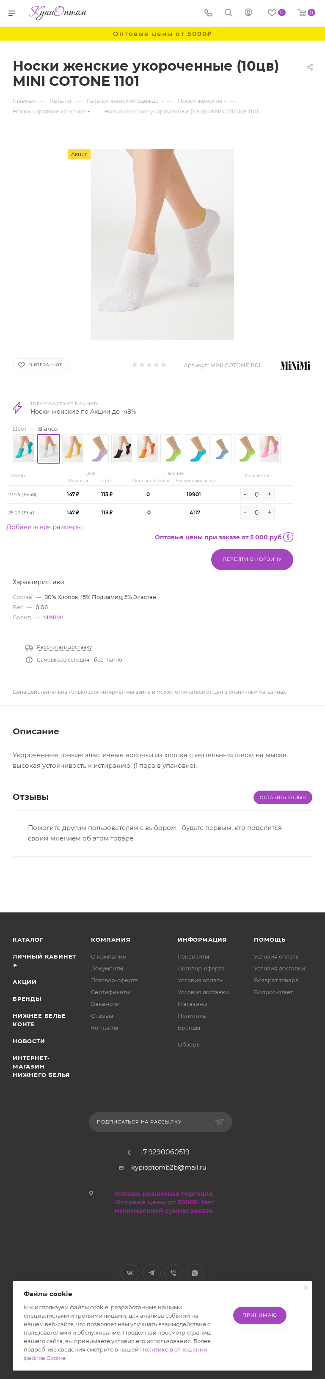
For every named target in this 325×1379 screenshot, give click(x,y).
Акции (25, 981)
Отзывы (102, 1015)
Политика (192, 1015)
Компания (110, 939)
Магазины (192, 1003)
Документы (107, 968)
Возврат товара (276, 980)
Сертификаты (110, 992)
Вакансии (105, 1003)
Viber (173, 1273)
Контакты (104, 1027)
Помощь (270, 939)
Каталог (28, 939)
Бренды (27, 998)
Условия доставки (203, 992)
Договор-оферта (114, 980)
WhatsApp (195, 1273)
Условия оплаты (200, 980)
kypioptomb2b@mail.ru (169, 1167)
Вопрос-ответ (273, 992)
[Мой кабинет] (248, 13)
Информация (202, 939)
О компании (109, 956)
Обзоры (189, 1044)
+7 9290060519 (164, 1152)
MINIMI (53, 617)
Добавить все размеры (44, 527)
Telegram (152, 1273)
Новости (29, 1041)
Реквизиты (193, 956)
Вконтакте (130, 1273)
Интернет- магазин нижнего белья (41, 1066)
